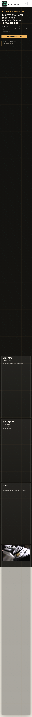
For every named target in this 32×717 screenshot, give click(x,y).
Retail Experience (12, 3)
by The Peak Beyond (13, 4)
